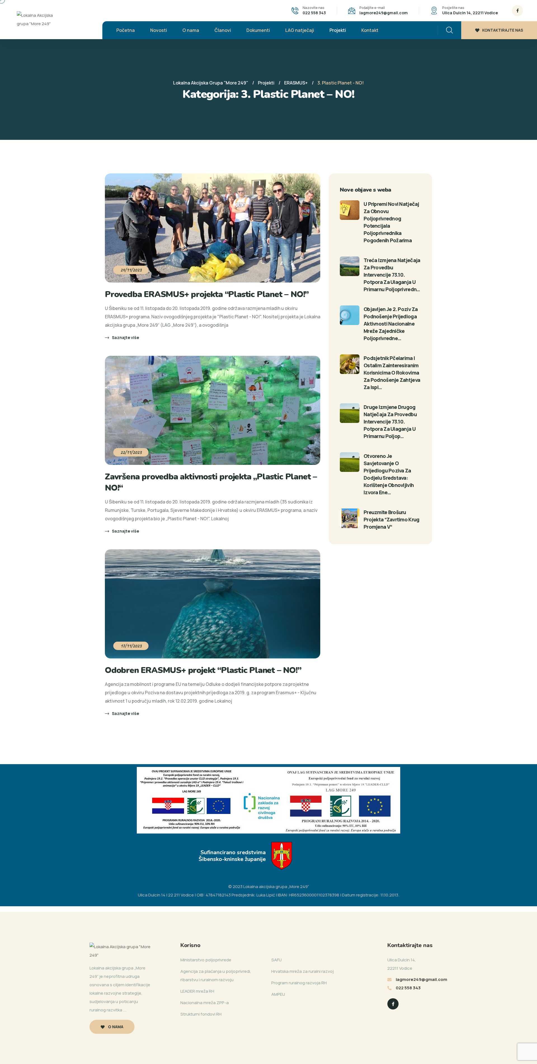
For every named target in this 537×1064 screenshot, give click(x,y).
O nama (190, 30)
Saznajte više (125, 337)
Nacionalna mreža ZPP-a (204, 1003)
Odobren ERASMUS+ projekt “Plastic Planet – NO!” (203, 670)
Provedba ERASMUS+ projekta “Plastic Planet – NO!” (206, 294)
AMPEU (278, 994)
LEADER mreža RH (197, 991)
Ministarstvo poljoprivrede (205, 960)
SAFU (276, 960)
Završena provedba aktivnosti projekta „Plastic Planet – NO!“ (211, 482)
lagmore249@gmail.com (383, 12)
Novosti (158, 30)
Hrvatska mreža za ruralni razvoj (302, 971)
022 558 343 (314, 12)
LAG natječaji (299, 30)
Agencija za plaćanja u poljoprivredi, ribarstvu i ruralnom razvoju (215, 975)
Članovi (223, 30)
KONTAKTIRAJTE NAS (502, 30)
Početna (125, 30)
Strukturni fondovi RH (201, 1014)
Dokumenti (258, 30)
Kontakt (369, 30)
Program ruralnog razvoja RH (299, 983)
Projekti (337, 30)
